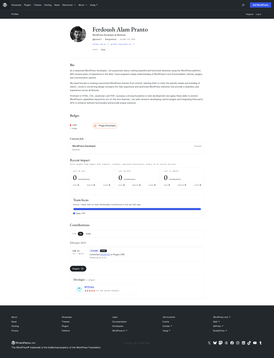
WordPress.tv (119, 330)
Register (250, 14)
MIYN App (89, 287)
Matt (216, 321)
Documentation (119, 321)
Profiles (15, 14)
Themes (65, 321)
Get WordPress (260, 5)
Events (166, 321)
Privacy (14, 330)
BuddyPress (220, 330)
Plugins (77, 269)
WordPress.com (221, 317)
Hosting (15, 326)
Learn (115, 317)
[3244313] (105, 254)
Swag (166, 330)
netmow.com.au (99, 44)
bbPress (218, 326)
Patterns (66, 330)
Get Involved (169, 317)
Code (88, 234)
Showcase (67, 317)
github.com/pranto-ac (121, 44)
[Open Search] (243, 5)
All (80, 234)
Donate (167, 326)
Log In (258, 14)
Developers (117, 326)
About (14, 317)
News (14, 321)
